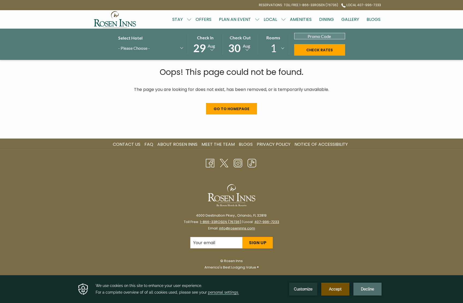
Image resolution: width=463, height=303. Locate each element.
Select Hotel (130, 37)
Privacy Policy (273, 144)
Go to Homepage (231, 109)
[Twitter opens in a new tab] (224, 162)
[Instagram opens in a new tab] (238, 162)
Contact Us (126, 144)
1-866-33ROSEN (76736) (220, 221)
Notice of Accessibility (321, 144)
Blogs (246, 144)
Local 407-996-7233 (363, 5)
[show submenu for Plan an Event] (257, 19)
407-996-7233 (266, 221)
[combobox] (150, 49)
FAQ (148, 144)
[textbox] (143, 48)
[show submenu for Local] (283, 19)
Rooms (273, 37)
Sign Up (257, 243)
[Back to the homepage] (115, 19)
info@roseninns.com (237, 228)
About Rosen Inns (177, 144)
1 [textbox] (273, 48)
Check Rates (319, 50)
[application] (231, 289)
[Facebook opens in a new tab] (210, 162)
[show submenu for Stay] (189, 19)
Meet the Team (218, 144)
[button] (205, 43)
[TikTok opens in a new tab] (252, 162)
